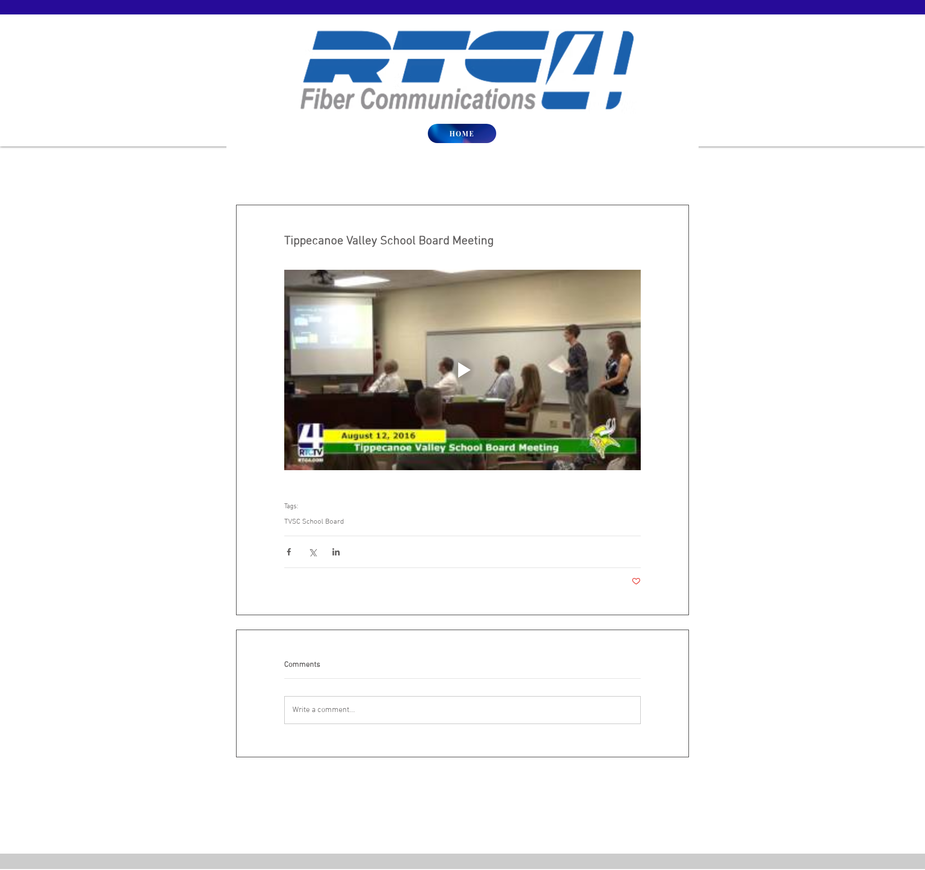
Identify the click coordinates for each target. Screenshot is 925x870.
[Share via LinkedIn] (336, 551)
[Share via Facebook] (288, 551)
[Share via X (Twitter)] (312, 551)
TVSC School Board (314, 521)
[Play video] (462, 370)
